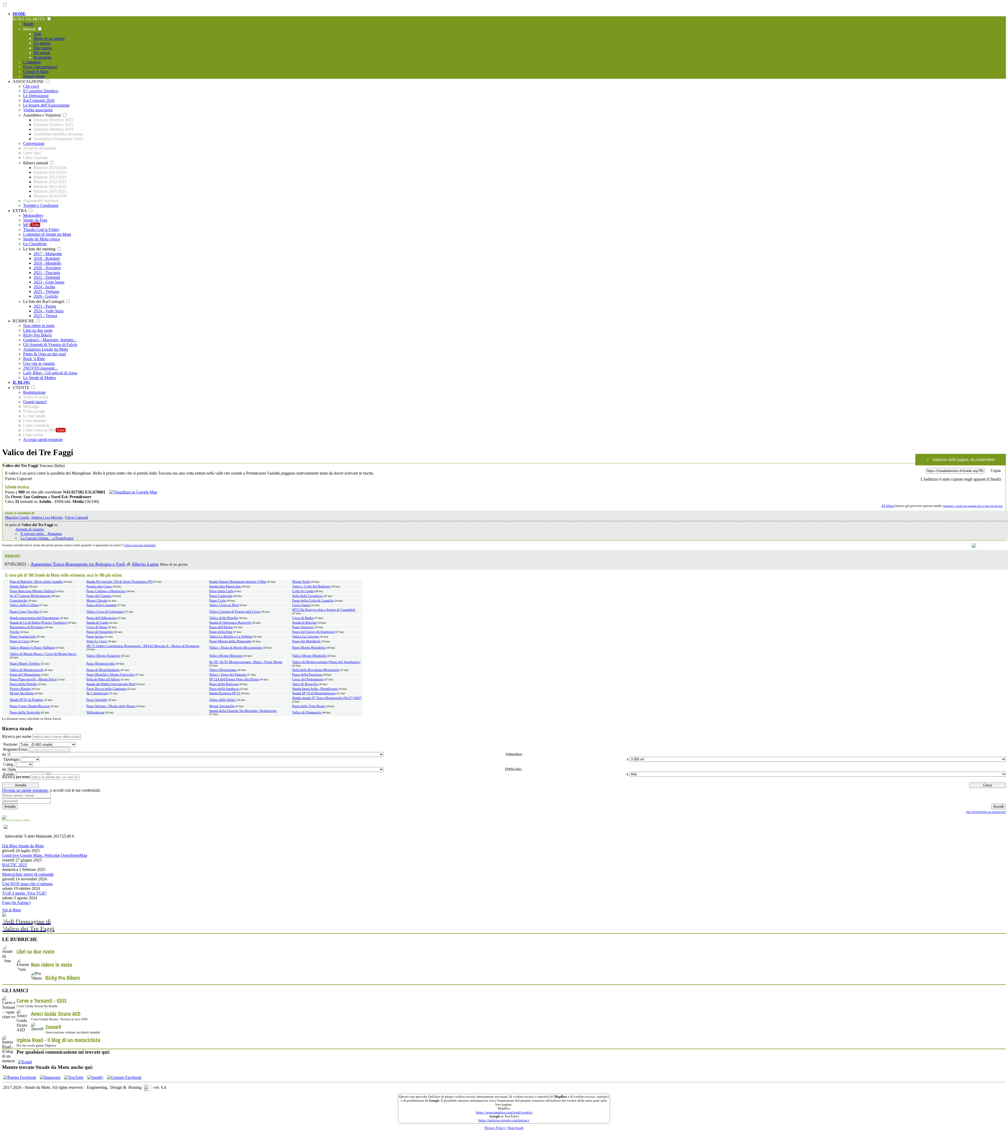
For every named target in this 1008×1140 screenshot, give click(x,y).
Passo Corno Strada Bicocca (29, 706)
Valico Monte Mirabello (309, 656)
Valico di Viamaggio (306, 712)
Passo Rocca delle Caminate (106, 689)
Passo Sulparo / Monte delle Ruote (110, 706)
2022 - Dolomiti (47, 277)
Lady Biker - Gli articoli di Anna (50, 373)
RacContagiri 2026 (39, 100)
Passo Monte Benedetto (309, 647)
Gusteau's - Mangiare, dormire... (49, 340)
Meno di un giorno (49, 38)
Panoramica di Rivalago (27, 627)
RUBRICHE (24, 321)
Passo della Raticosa (223, 684)
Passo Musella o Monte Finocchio (110, 674)
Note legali (515, 1128)
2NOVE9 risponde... (40, 368)
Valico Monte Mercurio (226, 656)
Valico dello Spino (222, 700)
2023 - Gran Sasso (49, 282)
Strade (28, 24)
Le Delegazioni (36, 95)
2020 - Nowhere (47, 268)
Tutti (37, 33)
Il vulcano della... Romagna (41, 534)
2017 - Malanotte (48, 253)
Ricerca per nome (16, 736)
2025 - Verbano (46, 291)
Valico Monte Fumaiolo (103, 656)
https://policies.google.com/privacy (504, 1120)
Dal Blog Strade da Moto (23, 846)
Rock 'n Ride (34, 358)
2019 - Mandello (47, 263)
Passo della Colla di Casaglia (312, 600)
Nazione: (10, 744)
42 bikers (888, 506)
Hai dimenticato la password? (986, 812)
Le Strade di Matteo (39, 377)
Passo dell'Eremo (221, 627)
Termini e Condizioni (40, 205)
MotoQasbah (34, 76)
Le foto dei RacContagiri (44, 301)
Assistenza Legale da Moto (45, 349)
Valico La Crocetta (305, 636)
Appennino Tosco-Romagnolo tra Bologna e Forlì (77, 564)
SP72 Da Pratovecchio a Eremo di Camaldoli (323, 610)
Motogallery (33, 215)
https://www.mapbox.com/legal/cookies (504, 1112)
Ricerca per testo (16, 777)
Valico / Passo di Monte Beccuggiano (235, 647)
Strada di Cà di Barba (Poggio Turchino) (38, 622)
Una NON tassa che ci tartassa (27, 883)
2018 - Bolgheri (47, 258)
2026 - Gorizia (46, 296)
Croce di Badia (302, 618)
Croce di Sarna (96, 627)
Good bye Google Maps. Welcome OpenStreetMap (44, 855)
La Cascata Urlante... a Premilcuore (47, 538)
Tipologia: (11, 759)
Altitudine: (513, 754)
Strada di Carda (97, 622)
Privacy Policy (495, 1128)
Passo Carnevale (220, 596)
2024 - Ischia (44, 287)
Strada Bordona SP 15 (224, 693)
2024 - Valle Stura (49, 311)
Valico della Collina (24, 605)
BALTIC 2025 (14, 865)
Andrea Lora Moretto (47, 517)
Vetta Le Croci (96, 641)
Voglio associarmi (37, 110)
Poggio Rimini (20, 689)
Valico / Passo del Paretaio (227, 674)
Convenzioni (33, 143)
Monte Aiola (301, 582)
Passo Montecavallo (100, 663)
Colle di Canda (303, 591)
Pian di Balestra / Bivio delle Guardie (36, 582)
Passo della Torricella (25, 712)
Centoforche (18, 600)
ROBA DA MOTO (29, 19)
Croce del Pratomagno (308, 679)
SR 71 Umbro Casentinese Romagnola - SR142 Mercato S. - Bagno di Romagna (142, 646)
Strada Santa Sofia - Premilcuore (315, 689)
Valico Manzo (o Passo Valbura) (32, 647)
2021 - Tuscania (47, 272)
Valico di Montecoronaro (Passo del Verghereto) (326, 662)
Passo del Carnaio (99, 596)
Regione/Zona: (15, 749)
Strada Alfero (19, 586)
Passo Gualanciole (23, 636)
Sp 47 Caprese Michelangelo (30, 596)
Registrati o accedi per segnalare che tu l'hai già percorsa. (973, 506)
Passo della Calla (221, 591)
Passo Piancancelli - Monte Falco (33, 679)
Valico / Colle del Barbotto (311, 586)
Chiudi (993, 479)
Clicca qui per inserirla (139, 545)
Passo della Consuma (101, 605)
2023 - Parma (45, 306)
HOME (19, 14)
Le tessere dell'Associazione (46, 105)
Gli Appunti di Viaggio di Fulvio (50, 344)
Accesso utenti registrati (42, 439)
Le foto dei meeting (39, 249)
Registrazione (34, 392)
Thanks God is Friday (41, 229)
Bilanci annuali (36, 163)
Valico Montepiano (223, 670)
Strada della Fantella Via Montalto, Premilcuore (243, 711)
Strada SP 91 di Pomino (26, 700)
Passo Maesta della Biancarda (230, 641)
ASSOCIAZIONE (29, 81)
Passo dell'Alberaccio (101, 618)
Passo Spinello (96, 700)
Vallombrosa (95, 712)
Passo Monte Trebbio (25, 663)
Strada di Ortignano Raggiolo (230, 622)
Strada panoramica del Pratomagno (34, 618)
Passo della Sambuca (224, 689)
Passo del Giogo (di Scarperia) (313, 632)
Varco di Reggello (305, 684)
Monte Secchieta (22, 693)
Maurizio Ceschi (17, 517)
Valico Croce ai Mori (224, 605)
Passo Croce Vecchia (24, 611)
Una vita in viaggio (39, 363)
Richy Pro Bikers (37, 335)
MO (31, 225)
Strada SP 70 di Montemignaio (314, 693)
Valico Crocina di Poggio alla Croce (234, 611)
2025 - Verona (45, 315)
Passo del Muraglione (25, 674)
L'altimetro (32, 62)
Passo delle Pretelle (23, 684)
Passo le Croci (20, 641)
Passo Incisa (94, 636)
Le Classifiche (35, 243)
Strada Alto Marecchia (225, 586)
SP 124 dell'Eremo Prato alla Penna (234, 679)
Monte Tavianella (221, 706)
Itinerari (30, 29)
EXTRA (20, 210)
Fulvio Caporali (76, 517)
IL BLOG (21, 382)
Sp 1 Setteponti (97, 693)
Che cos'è (31, 86)
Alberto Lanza (145, 564)
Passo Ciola (217, 600)
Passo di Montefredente (103, 670)
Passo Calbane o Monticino (105, 591)
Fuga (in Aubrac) (16, 902)
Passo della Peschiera (307, 674)
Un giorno (42, 43)
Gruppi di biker (36, 71)
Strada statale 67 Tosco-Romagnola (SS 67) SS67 (326, 698)
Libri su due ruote (37, 330)
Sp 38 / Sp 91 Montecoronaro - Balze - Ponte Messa (245, 662)
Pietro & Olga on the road (44, 354)
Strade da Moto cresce (41, 239)
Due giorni (42, 48)
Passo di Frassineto (99, 632)
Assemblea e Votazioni (42, 115)
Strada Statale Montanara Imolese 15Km (237, 582)
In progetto (43, 57)
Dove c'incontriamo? (40, 67)
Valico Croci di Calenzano (105, 611)
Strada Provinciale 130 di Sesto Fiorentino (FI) (119, 582)
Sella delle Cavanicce (307, 596)
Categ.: (8, 764)
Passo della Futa (220, 632)
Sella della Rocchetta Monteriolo (315, 670)
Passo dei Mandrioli (306, 641)
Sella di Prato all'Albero (103, 679)
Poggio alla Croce (99, 586)
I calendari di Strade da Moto (47, 234)
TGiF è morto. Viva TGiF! (24, 893)
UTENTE (21, 387)
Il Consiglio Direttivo (40, 91)
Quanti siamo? (35, 402)
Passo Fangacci (303, 627)
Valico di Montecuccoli (26, 670)
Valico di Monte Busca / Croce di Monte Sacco (43, 654)
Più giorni (42, 52)
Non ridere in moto (39, 325)
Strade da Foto (35, 220)
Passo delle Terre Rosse (308, 706)
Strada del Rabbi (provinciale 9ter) (110, 684)
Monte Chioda (96, 600)
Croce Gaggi (301, 605)
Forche (14, 632)
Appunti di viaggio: (30, 529)
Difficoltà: (513, 769)
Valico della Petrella (223, 618)
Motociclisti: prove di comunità (28, 874)
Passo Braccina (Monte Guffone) (33, 591)
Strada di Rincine (304, 622)
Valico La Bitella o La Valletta (230, 636)
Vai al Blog (11, 910)
